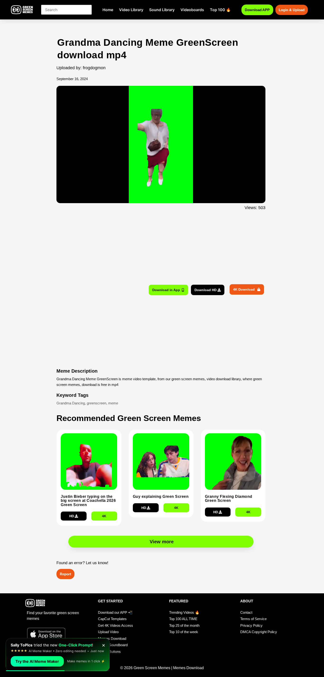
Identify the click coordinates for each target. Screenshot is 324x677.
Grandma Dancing (70, 403)
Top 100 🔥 (220, 9)
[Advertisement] (31, 131)
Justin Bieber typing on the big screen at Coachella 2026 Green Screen (88, 500)
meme (113, 403)
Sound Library (162, 9)
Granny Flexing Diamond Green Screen (228, 498)
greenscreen (96, 403)
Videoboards (192, 9)
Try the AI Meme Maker (37, 661)
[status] (58, 654)
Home (107, 9)
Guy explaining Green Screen (161, 496)
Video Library (131, 9)
